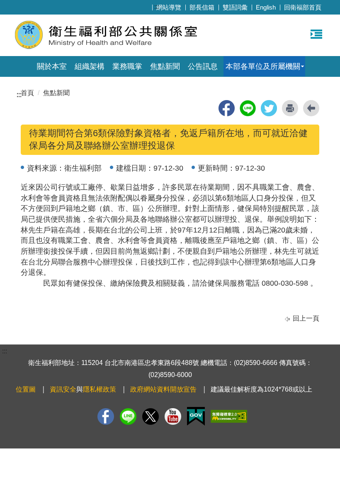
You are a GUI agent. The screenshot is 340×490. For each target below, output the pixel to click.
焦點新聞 (165, 66)
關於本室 (52, 66)
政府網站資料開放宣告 (163, 389)
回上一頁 (306, 318)
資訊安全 (63, 389)
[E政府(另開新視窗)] (196, 416)
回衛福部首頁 (302, 7)
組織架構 (89, 66)
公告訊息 (203, 66)
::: (156, 6)
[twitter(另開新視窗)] (269, 108)
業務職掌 (127, 66)
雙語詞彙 (235, 7)
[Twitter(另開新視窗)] (150, 416)
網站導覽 (168, 7)
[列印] (290, 108)
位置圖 (26, 389)
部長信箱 (201, 7)
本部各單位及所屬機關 (263, 66)
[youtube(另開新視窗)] (173, 416)
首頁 (27, 92)
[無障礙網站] (229, 416)
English (266, 7)
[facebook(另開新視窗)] (227, 108)
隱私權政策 (99, 389)
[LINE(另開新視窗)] (128, 416)
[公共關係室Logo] (115, 34)
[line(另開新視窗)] (248, 108)
